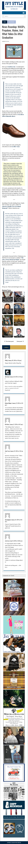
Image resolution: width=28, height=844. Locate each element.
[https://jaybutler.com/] (14, 651)
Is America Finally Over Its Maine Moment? (11, 206)
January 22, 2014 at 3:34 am (16, 451)
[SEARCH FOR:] (14, 16)
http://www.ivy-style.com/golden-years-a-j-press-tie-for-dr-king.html (14, 388)
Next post (19, 341)
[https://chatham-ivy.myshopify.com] (14, 781)
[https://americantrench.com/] (14, 670)
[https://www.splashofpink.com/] (14, 633)
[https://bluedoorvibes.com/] (14, 836)
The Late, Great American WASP (13, 258)
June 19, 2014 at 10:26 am (16, 541)
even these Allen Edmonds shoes (13, 115)
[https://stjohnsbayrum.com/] (14, 688)
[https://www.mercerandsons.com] (14, 725)
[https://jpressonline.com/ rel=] (14, 596)
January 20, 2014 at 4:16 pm (14, 360)
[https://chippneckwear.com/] (14, 818)
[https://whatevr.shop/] (14, 744)
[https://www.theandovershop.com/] (14, 614)
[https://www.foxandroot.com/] (14, 707)
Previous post (10, 341)
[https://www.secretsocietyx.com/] (14, 799)
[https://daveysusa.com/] (14, 762)
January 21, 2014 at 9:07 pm (16, 424)
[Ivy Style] (14, 5)
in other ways (16, 146)
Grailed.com (11, 67)
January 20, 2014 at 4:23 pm (16, 377)
